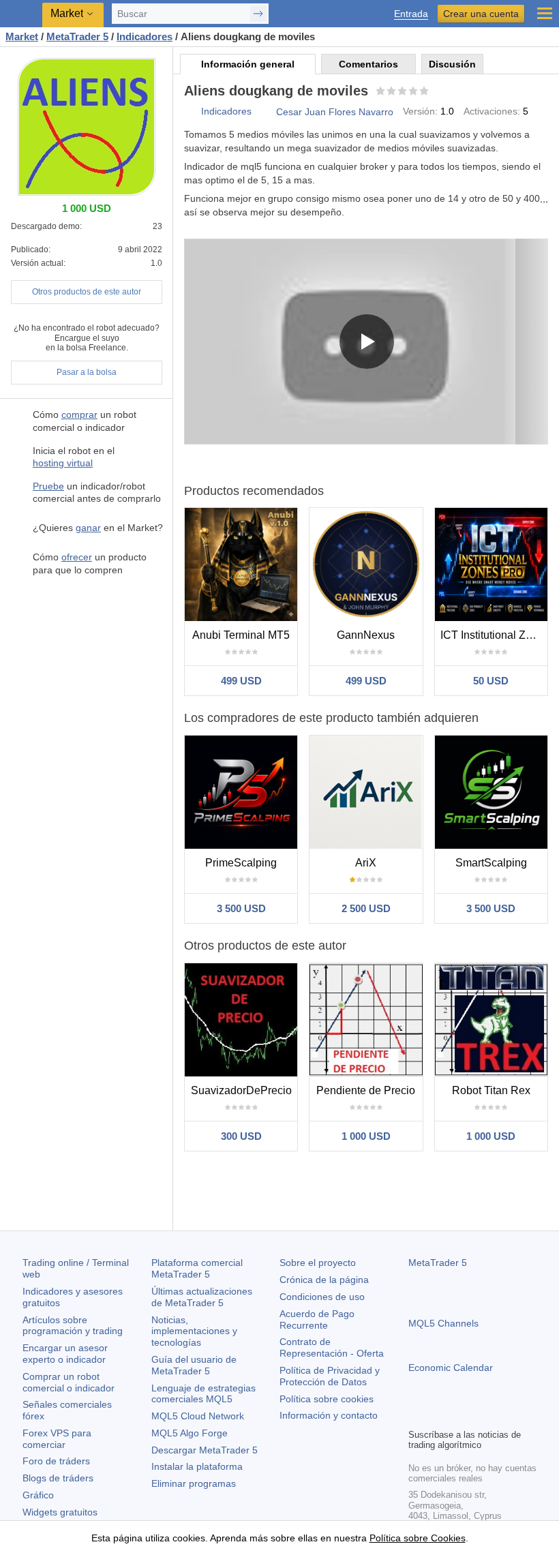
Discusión (452, 64)
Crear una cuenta (481, 13)
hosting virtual (63, 462)
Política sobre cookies (327, 1398)
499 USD (241, 680)
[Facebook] (416, 1416)
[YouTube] (482, 1416)
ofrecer (76, 557)
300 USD (241, 1136)
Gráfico (38, 1495)
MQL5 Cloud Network (197, 1415)
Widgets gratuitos (59, 1512)
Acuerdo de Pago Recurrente (317, 1319)
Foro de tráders (56, 1460)
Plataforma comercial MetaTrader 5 (197, 1268)
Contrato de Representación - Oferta (332, 1347)
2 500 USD (366, 908)
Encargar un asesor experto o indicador (65, 1353)
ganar (88, 527)
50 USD (491, 680)
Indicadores (226, 111)
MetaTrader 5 (437, 1262)
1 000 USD (366, 1136)
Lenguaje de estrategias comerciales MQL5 (203, 1394)
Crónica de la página (324, 1279)
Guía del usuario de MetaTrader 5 (194, 1365)
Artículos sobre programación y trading (72, 1325)
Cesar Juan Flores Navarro (334, 111)
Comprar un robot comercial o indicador (68, 1382)
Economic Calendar (450, 1367)
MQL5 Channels (443, 1323)
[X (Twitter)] (460, 1416)
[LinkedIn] (504, 1416)
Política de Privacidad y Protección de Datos (330, 1376)
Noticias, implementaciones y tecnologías (194, 1331)
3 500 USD (241, 908)
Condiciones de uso (322, 1296)
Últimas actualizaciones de (201, 1297)
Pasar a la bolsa (87, 372)
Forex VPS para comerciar (56, 1439)
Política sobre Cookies (417, 1538)
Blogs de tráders (57, 1478)
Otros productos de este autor (86, 292)
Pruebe (48, 486)
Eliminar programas (193, 1483)
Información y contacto (329, 1415)
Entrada (411, 14)
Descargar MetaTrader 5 (204, 1450)
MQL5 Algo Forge (189, 1433)
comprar (79, 414)
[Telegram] (438, 1416)
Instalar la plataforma (197, 1466)
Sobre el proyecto (318, 1262)
